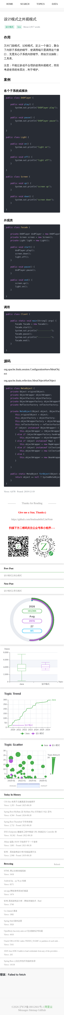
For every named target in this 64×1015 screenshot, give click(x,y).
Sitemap (33, 1010)
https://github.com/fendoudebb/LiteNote (32, 519)
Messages (23, 1010)
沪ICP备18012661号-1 (31, 1006)
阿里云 (49, 1006)
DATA (55, 4)
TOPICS (41, 4)
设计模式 (9, 27)
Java (19, 27)
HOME (9, 4)
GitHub (42, 1010)
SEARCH (24, 4)
